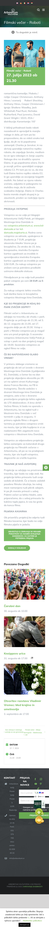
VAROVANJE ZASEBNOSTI (32, 887)
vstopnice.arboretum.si (20, 225)
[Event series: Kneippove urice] (32, 658)
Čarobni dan (12, 606)
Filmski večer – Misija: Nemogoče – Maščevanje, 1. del (33, 732)
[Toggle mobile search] (38, 9)
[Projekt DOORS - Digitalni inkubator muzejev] (39, 797)
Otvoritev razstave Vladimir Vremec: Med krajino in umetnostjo (22, 705)
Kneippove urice (14, 653)
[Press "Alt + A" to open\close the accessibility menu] (46, 467)
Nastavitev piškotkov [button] (32, 920)
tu (29, 917)
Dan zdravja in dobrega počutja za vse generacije (14, 731)
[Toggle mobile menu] (43, 9)
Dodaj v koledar (17, 548)
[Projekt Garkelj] (39, 793)
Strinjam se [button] (24, 925)
